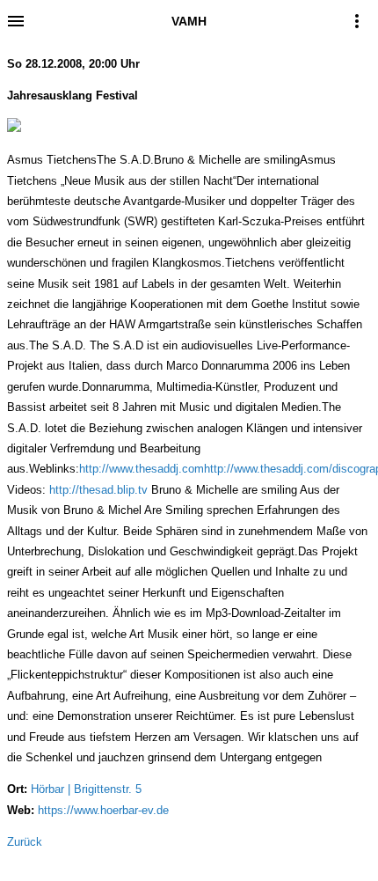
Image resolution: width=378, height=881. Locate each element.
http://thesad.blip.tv (98, 489)
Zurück (24, 841)
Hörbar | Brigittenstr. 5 (86, 789)
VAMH (189, 21)
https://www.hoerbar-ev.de (103, 810)
